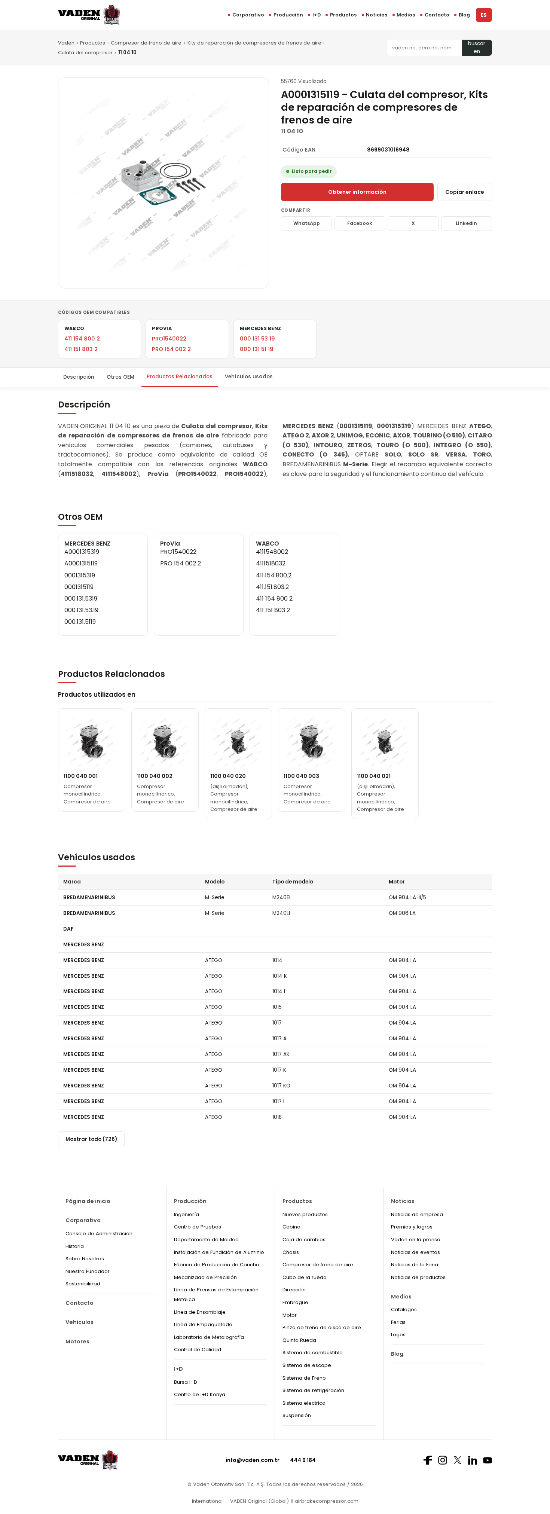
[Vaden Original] (89, 15)
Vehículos (79, 1322)
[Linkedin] (472, 1460)
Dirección (294, 1289)
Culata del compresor (85, 52)
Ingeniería (186, 1214)
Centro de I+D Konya (199, 1394)
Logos (398, 1334)
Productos (343, 15)
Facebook (359, 223)
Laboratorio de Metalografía (209, 1337)
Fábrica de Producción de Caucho (216, 1264)
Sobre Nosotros (84, 1258)
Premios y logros (412, 1226)
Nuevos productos (305, 1214)
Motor (289, 1315)
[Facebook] (427, 1460)
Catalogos (404, 1309)
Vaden (66, 42)
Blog (464, 15)
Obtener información (357, 192)
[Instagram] (442, 1460)
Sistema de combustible (312, 1352)
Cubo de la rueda (304, 1277)
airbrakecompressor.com (325, 1501)
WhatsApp (306, 223)
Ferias (398, 1322)
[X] (457, 1460)
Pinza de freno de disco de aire (321, 1327)
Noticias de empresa (417, 1214)
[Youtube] (487, 1460)
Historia (74, 1246)
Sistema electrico (304, 1403)
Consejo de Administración (98, 1233)
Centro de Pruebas (197, 1226)
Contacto (437, 15)
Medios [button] (406, 15)
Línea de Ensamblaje (200, 1312)
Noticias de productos (418, 1277)
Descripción (78, 376)
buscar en (476, 47)
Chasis (290, 1252)
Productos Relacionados (180, 376)
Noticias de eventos (415, 1252)
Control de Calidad (197, 1349)
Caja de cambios (304, 1239)
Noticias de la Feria (414, 1264)
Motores (77, 1341)
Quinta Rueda (299, 1340)
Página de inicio (87, 1201)
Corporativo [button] (248, 15)
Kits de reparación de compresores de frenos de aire (254, 42)
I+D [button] (316, 15)
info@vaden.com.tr (252, 1460)
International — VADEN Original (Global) (240, 1501)
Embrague (295, 1302)
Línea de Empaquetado (203, 1324)
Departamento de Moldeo (206, 1239)
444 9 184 (303, 1460)
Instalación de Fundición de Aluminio (219, 1252)
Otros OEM (120, 376)
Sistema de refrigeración (313, 1390)
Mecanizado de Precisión (205, 1277)
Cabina (291, 1226)
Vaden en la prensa (415, 1239)
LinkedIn (466, 223)
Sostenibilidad (82, 1283)
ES (484, 15)
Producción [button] (288, 15)
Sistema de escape (306, 1365)
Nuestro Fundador (87, 1271)
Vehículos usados (249, 376)
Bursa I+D (185, 1382)
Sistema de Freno (304, 1378)
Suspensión (296, 1415)
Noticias (376, 15)
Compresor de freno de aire (146, 42)
